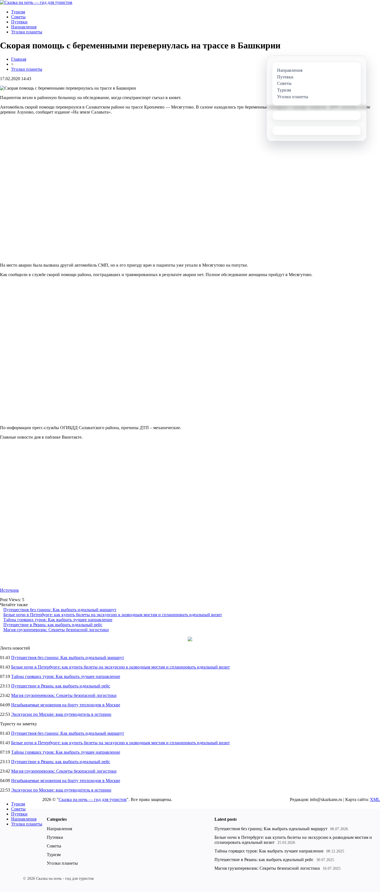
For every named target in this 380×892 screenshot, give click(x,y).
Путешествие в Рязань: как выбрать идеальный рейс (52, 624)
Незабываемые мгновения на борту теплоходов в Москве (65, 704)
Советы (18, 16)
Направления (23, 26)
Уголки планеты (26, 32)
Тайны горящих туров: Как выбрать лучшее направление (57, 619)
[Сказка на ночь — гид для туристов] (36, 2)
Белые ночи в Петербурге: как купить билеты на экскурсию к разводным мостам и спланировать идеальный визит (112, 614)
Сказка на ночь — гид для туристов (93, 799)
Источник (9, 590)
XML (375, 799)
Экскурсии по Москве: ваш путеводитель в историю (61, 714)
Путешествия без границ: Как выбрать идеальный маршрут (59, 609)
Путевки (19, 21)
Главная (18, 59)
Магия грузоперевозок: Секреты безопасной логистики (56, 629)
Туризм (18, 11)
